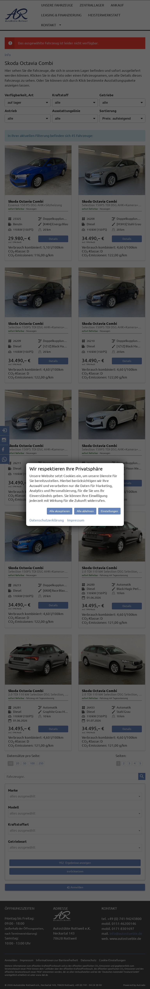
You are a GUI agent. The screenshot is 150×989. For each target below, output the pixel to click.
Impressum (75, 520)
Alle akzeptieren (59, 511)
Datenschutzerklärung (46, 520)
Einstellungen (109, 511)
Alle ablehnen (85, 511)
